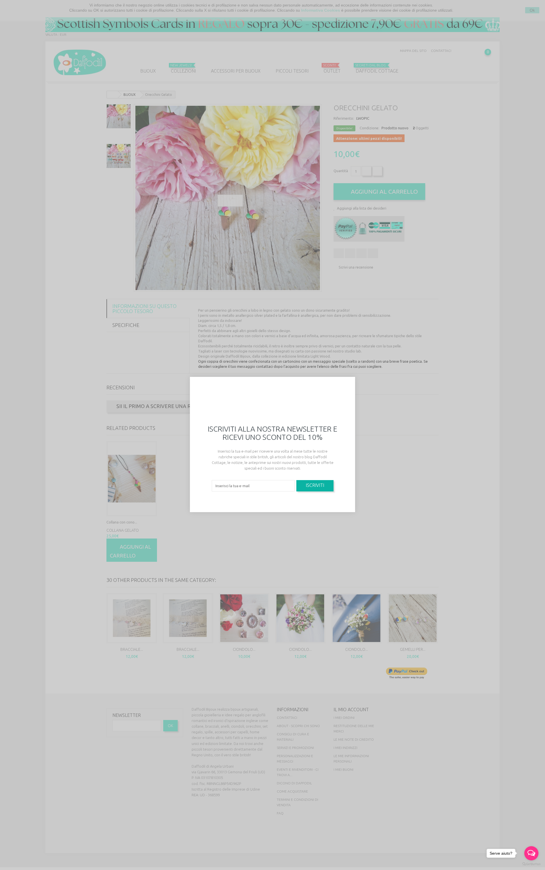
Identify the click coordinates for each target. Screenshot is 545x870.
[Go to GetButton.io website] (531, 864)
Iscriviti (315, 485)
